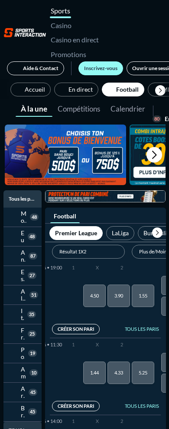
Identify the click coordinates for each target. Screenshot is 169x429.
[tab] (34, 108)
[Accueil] (24, 32)
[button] (160, 90)
